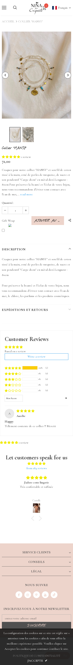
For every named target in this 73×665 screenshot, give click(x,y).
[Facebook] (19, 594)
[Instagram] (27, 594)
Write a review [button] (36, 356)
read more (26, 194)
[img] (25, 411)
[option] (36, 75)
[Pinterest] (36, 594)
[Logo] (36, 7)
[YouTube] (45, 594)
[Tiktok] (54, 594)
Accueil (8, 21)
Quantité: (7, 203)
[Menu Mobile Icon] (4, 7)
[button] (59, 8)
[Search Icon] (15, 8)
